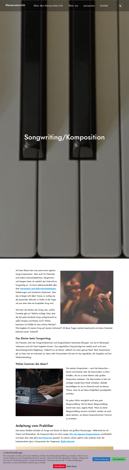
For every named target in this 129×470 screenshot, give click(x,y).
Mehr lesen (72, 466)
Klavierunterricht (15, 5)
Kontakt (104, 5)
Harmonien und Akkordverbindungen (38, 288)
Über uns (73, 5)
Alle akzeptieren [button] (118, 459)
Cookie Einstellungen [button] (101, 459)
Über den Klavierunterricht (48, 5)
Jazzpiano (89, 5)
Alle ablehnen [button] (59, 466)
